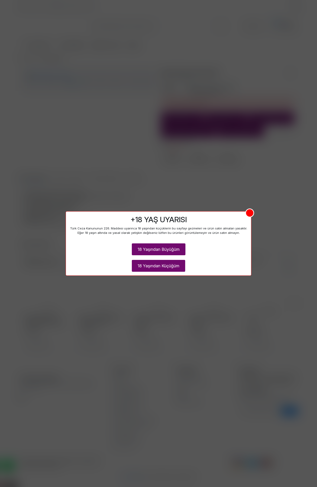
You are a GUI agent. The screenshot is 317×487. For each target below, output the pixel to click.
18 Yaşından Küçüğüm (158, 265)
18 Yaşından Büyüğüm (159, 249)
